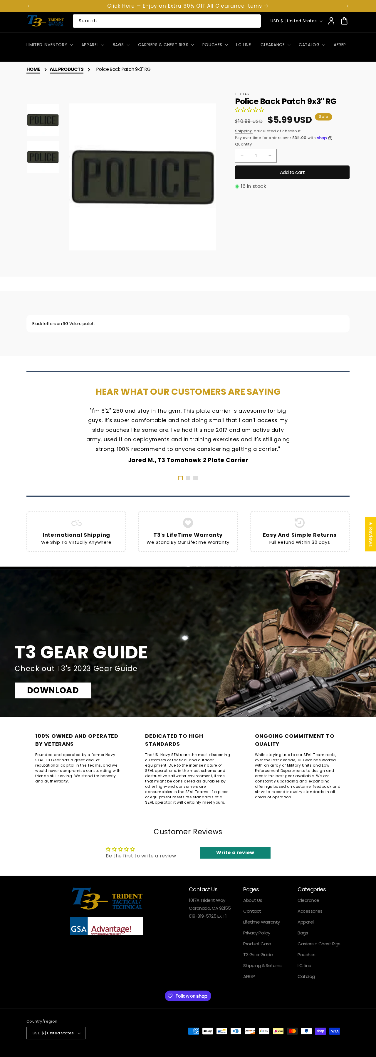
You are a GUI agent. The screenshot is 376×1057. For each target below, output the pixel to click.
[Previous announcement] (28, 5)
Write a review (235, 852)
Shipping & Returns (262, 965)
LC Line (304, 965)
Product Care (257, 944)
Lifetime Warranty (261, 922)
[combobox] (167, 21)
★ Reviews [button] (370, 534)
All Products (66, 69)
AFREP (249, 976)
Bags (303, 933)
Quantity (243, 144)
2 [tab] (188, 478)
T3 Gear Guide (258, 954)
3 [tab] (195, 478)
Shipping (244, 130)
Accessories (310, 911)
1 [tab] (180, 478)
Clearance (308, 900)
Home (33, 69)
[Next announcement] (347, 5)
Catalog (306, 976)
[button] (49, 45)
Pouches (306, 954)
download (53, 690)
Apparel (306, 922)
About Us (252, 900)
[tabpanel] (188, 435)
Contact (252, 911)
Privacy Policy (256, 933)
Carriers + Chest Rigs (319, 944)
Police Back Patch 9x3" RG (123, 69)
